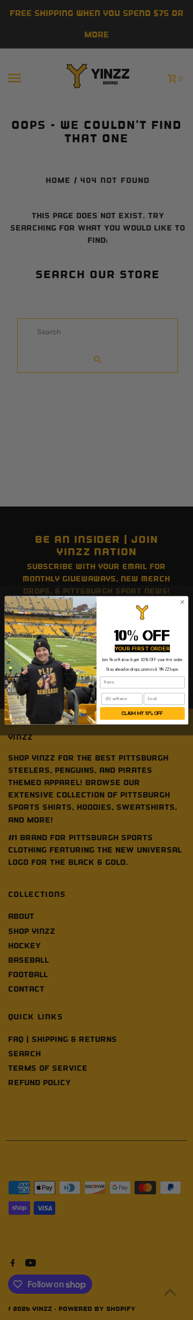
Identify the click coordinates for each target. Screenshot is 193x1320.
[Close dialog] (182, 601)
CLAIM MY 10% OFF (142, 713)
